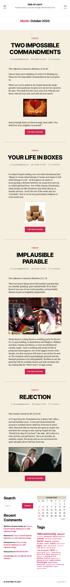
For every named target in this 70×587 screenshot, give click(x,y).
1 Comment (55, 404)
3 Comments (55, 165)
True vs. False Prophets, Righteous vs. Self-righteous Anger (18, 528)
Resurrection (41, 564)
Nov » (63, 519)
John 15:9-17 (60, 546)
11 (39, 510)
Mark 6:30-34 (41, 554)
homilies (46, 543)
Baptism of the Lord (59, 536)
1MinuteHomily (46, 533)
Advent (61, 534)
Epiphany (48, 541)
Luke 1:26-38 (41, 552)
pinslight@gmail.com (22, 59)
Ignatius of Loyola (61, 543)
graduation (55, 541)
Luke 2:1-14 (48, 552)
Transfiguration (48, 566)
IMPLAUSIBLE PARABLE (35, 258)
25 (39, 516)
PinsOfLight (42, 562)
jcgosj (39, 545)
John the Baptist (43, 550)
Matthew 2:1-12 (56, 554)
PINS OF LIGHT (35, 4)
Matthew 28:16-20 (42, 560)
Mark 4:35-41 (56, 552)
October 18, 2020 (40, 165)
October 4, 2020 (40, 404)
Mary (48, 554)
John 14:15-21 (52, 546)
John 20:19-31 (50, 548)
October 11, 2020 (40, 269)
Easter (40, 541)
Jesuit (45, 546)
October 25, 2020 (40, 59)
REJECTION (35, 396)
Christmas (48, 539)
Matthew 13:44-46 (43, 558)
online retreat (54, 560)
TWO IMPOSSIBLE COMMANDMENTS (35, 48)
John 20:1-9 (41, 548)
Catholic (40, 538)
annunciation (40, 536)
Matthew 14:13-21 (55, 558)
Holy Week (40, 543)
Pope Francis (53, 562)
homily (53, 543)
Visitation (56, 566)
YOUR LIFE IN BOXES (35, 157)
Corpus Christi (56, 539)
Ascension (48, 536)
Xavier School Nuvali (41, 568)
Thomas (39, 566)
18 (39, 513)
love (57, 550)
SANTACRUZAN (22, 552)
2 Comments (55, 59)
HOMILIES (34, 38)
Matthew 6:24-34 (50, 556)
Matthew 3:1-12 (40, 556)
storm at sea (60, 564)
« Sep (40, 519)
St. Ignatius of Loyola (51, 564)
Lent (52, 550)
